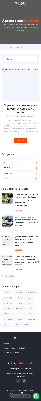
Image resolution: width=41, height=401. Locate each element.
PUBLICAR (8, 319)
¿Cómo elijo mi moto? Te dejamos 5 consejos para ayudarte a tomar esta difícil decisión (27, 260)
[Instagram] (24, 381)
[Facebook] (18, 381)
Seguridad (31, 319)
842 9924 (20, 363)
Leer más (21, 140)
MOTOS (7, 168)
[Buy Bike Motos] (20, 4)
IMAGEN (7, 309)
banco (6, 293)
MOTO (30, 309)
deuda (20, 298)
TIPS (6, 178)
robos (20, 319)
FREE (29, 303)
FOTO (20, 303)
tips (17, 324)
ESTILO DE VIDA (11, 162)
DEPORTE (8, 298)
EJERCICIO (8, 303)
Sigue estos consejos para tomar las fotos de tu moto (20, 109)
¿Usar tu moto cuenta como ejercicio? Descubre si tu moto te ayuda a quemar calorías (26, 241)
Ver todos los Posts (8, 276)
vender (26, 324)
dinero (30, 298)
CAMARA (31, 293)
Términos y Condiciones (11, 352)
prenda (18, 314)
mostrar (19, 309)
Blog (10, 47)
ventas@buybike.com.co (20, 368)
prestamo (30, 314)
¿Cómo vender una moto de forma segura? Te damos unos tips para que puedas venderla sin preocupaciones (26, 199)
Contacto (6, 344)
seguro (6, 324)
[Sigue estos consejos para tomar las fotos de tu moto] (20, 84)
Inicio (3, 47)
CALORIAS (18, 293)
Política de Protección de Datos (14, 348)
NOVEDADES (9, 173)
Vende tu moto (8, 357)
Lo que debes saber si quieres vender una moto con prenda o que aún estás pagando (27, 221)
